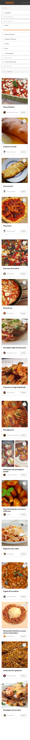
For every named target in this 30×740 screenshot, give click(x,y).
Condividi (23, 112)
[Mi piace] (24, 566)
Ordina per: (4, 71)
